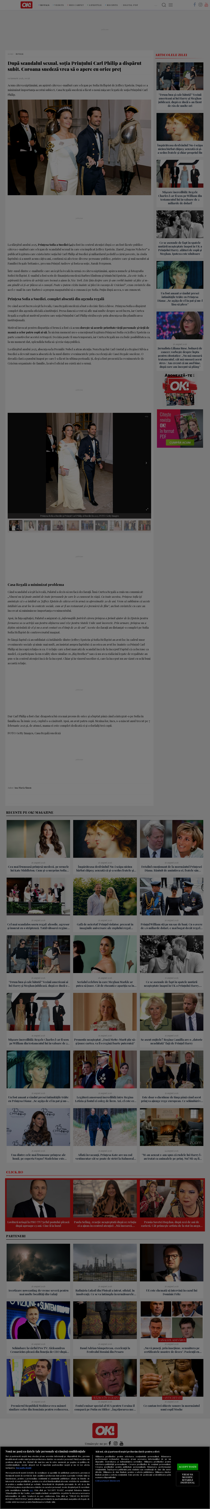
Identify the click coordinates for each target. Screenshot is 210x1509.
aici (31, 1490)
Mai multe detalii (23, 1467)
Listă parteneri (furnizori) (107, 1480)
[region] (105, 1477)
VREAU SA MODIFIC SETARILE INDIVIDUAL (187, 1478)
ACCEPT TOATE (187, 1466)
